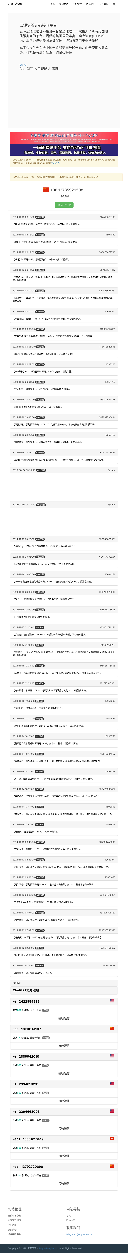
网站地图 (70, 1220)
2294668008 (29, 1112)
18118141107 (31, 1029)
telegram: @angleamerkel (79, 1234)
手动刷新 (65, 196)
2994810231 (29, 1084)
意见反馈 (12, 1229)
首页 (52, 4)
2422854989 (29, 1001)
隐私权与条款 (14, 1215)
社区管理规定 (14, 1220)
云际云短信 (15, 4)
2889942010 (29, 1056)
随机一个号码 (64, 205)
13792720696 (32, 1167)
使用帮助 (104, 4)
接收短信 (64, 1018)
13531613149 (33, 1139)
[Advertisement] (64, 97)
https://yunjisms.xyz (49, 1248)
